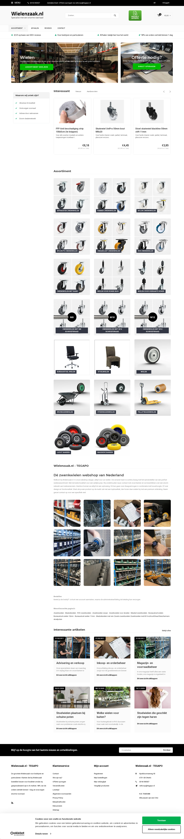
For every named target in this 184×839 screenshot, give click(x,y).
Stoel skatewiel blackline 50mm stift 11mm (112, 130)
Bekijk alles (166, 631)
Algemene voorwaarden (62, 794)
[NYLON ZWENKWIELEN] (152, 196)
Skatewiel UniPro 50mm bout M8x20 (70, 130)
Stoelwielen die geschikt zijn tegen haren (152, 714)
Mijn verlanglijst (100, 782)
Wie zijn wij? (57, 778)
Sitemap (56, 810)
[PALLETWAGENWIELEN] (152, 398)
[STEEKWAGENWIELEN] (112, 398)
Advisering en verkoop (70, 663)
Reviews (48, 28)
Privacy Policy (58, 798)
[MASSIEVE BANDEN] (112, 438)
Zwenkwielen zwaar (100, 613)
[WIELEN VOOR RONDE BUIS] (112, 277)
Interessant (62, 91)
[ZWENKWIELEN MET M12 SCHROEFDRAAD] (152, 317)
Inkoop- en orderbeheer (111, 663)
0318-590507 (35, 3)
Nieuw (78, 91)
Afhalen (35, 28)
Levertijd (56, 790)
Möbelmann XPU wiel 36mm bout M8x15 (151, 130)
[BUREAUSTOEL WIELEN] (72, 357)
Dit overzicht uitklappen (66, 675)
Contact (61, 28)
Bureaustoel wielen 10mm (64, 616)
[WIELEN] (152, 357)
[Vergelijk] (154, 3)
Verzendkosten (59, 786)
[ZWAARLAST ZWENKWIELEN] (112, 236)
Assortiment (17, 28)
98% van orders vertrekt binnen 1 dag (157, 35)
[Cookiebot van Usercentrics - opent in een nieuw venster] (17, 834)
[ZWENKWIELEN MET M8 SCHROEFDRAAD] (72, 317)
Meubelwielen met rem (105, 616)
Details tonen (41, 834)
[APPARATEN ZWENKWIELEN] (72, 196)
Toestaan (161, 820)
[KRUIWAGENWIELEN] (72, 398)
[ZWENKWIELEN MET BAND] (72, 277)
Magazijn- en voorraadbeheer (147, 665)
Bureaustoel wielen (155, 613)
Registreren (98, 774)
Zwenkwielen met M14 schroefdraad (144, 616)
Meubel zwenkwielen (139, 613)
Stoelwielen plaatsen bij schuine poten (70, 714)
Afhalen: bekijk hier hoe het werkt (114, 35)
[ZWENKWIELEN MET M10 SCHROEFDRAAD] (112, 317)
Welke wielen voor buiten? (108, 714)
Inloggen (166, 3)
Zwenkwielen (59, 613)
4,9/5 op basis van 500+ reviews (27, 35)
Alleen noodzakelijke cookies (161, 829)
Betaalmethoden (59, 802)
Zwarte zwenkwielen (122, 616)
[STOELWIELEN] (112, 357)
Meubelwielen (70, 613)
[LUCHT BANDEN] (72, 438)
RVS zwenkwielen (84, 613)
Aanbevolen (92, 91)
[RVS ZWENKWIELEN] (152, 236)
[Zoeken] (115, 15)
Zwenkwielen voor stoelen (119, 613)
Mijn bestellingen (100, 778)
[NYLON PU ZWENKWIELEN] (72, 236)
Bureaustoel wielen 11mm (85, 616)
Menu (17, 2)
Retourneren (57, 806)
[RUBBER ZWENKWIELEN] (112, 196)
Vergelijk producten (101, 786)
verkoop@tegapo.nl (147, 786)
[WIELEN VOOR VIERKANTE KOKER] (152, 277)
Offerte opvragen (59, 782)
